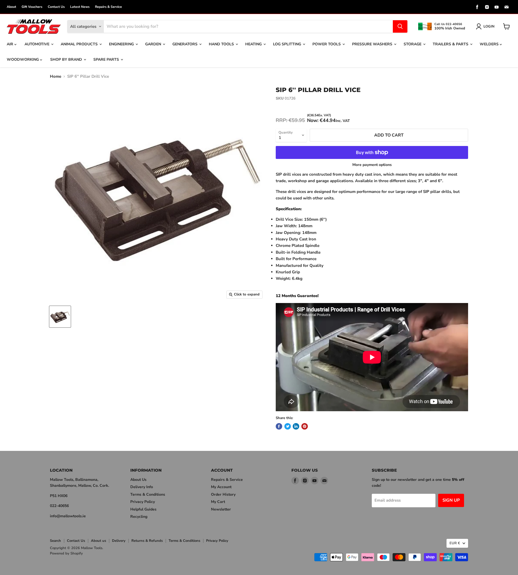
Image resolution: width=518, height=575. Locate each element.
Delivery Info (141, 486)
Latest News (80, 7)
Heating (254, 44)
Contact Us (56, 7)
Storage (413, 44)
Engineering (122, 44)
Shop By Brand (66, 59)
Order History (223, 494)
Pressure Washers (372, 44)
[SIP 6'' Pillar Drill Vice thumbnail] (60, 316)
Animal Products (80, 44)
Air (10, 44)
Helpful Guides (143, 509)
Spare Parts (106, 59)
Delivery (118, 540)
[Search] (400, 26)
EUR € (454, 543)
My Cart (218, 501)
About (11, 7)
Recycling (138, 516)
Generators (185, 44)
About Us (138, 479)
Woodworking (23, 59)
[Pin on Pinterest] (304, 426)
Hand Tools (222, 44)
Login (489, 26)
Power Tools (327, 44)
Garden (153, 44)
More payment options (372, 165)
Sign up (451, 500)
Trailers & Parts (451, 44)
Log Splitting (287, 44)
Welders (490, 44)
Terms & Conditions (147, 494)
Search (55, 540)
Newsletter (221, 509)
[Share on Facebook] (279, 426)
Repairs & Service (108, 7)
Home (55, 76)
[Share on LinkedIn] (296, 426)
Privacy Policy (142, 501)
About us (98, 540)
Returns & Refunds (147, 540)
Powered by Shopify (66, 553)
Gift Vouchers (32, 7)
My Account (221, 486)
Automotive (37, 44)
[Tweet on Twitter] (287, 426)
